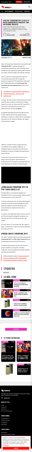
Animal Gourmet (5, 420)
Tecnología (27, 11)
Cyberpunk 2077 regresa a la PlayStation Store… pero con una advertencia (16, 94)
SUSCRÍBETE (19, 1)
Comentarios (16, 329)
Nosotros (3, 407)
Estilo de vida (18, 11)
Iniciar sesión (27, 1)
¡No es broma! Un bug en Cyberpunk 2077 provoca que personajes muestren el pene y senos (16, 258)
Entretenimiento (9, 11)
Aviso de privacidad (6, 411)
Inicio (2, 405)
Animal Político (5, 418)
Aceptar (16, 448)
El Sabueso (4, 422)
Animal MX (4, 424)
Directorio (4, 409)
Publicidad (4, 432)
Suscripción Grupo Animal (8, 434)
